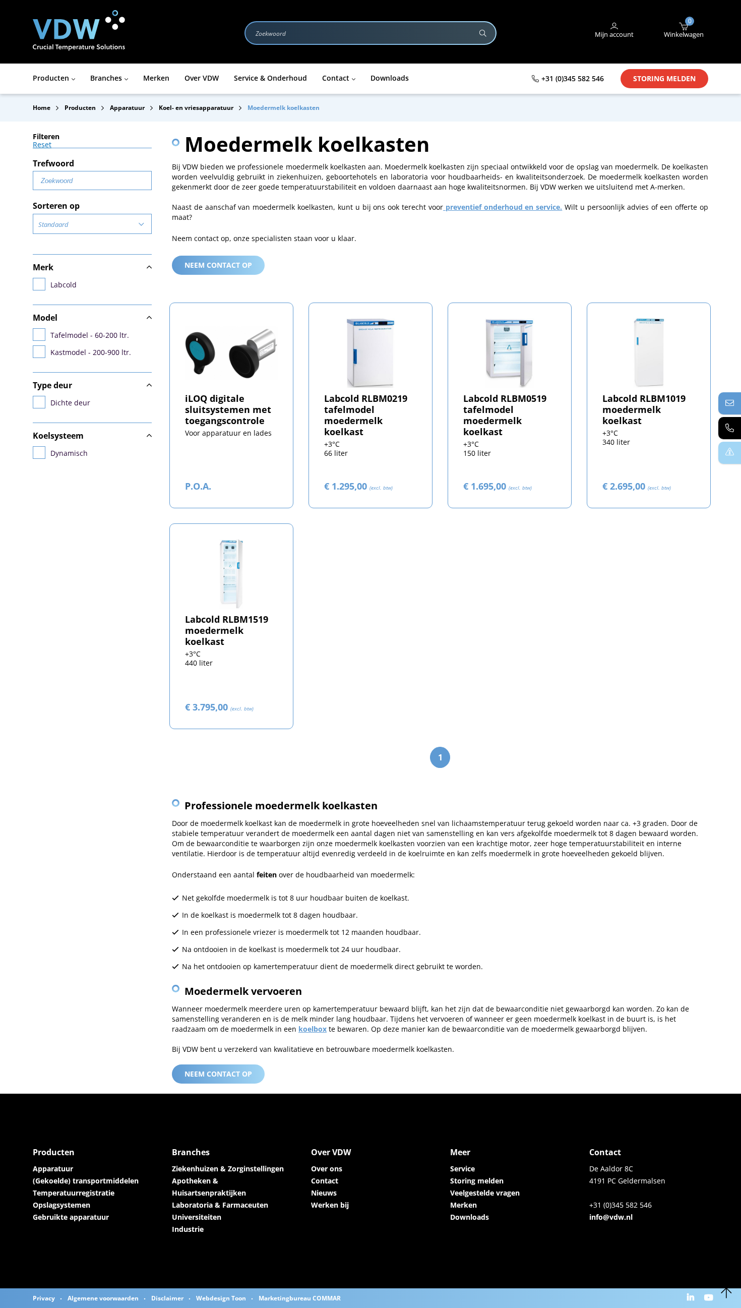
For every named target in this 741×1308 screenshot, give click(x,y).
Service (462, 1168)
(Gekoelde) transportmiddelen (86, 1180)
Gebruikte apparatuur (71, 1217)
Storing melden (664, 78)
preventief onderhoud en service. (502, 207)
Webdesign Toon (221, 1298)
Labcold (63, 284)
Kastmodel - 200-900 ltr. (90, 352)
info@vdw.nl (611, 1217)
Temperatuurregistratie (73, 1193)
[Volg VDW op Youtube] (710, 1298)
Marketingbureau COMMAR (300, 1298)
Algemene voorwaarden (103, 1298)
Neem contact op (218, 265)
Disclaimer (167, 1298)
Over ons (326, 1168)
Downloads (469, 1217)
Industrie (188, 1229)
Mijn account (614, 34)
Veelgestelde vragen (485, 1193)
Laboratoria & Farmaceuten (220, 1205)
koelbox (312, 1029)
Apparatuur (53, 1168)
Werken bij (330, 1205)
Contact (324, 1180)
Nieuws (324, 1193)
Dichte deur (70, 402)
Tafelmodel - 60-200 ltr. (89, 335)
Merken (463, 1205)
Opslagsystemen (61, 1205)
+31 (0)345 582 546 (572, 78)
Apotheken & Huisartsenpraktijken (209, 1187)
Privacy (44, 1298)
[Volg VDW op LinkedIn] (692, 1298)
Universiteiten (196, 1217)
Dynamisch (69, 453)
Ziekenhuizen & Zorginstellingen (228, 1168)
